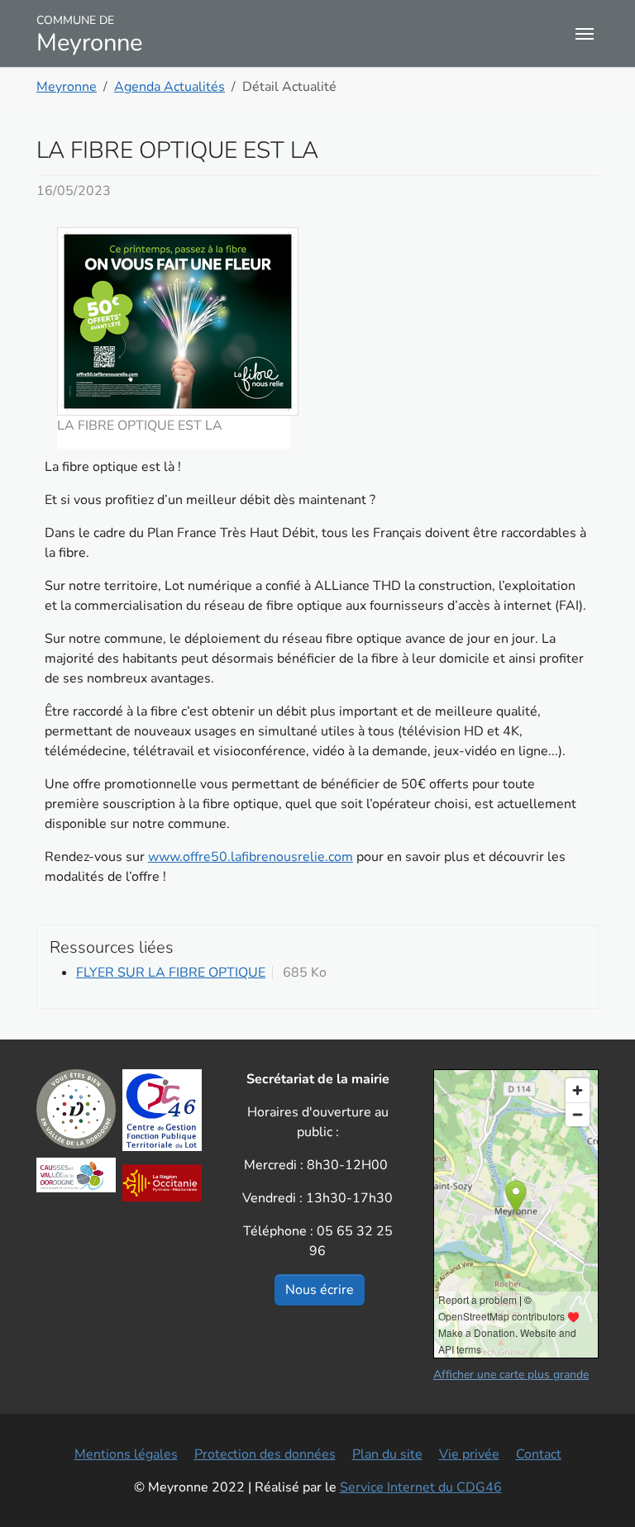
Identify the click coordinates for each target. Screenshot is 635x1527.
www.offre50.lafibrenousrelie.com (250, 857)
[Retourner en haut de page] (598, 1490)
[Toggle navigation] (585, 34)
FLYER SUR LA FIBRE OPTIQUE (170, 972)
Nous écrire (319, 1290)
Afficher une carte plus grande (511, 1374)
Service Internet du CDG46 (421, 1487)
